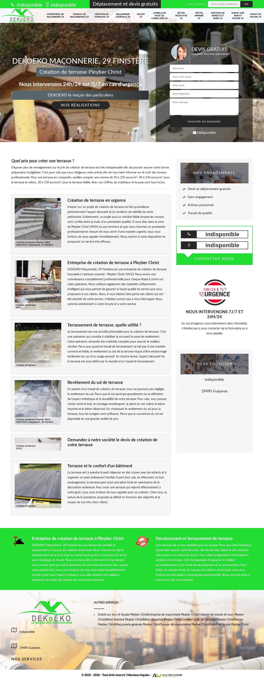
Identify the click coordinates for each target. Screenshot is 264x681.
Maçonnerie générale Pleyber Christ (138, 624)
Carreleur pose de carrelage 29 (159, 15)
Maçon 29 (141, 15)
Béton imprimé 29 (199, 15)
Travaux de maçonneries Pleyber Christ (184, 624)
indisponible (28, 5)
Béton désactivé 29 (181, 15)
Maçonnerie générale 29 (123, 15)
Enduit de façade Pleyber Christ (229, 624)
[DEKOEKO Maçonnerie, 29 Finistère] (18, 15)
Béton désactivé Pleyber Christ (162, 619)
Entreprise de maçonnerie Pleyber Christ (173, 614)
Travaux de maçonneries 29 (79, 15)
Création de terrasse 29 (101, 15)
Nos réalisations (80, 105)
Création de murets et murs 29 (218, 15)
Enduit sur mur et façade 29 (238, 15)
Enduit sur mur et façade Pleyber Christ (123, 614)
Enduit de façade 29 (255, 15)
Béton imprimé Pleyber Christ (124, 619)
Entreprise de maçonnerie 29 (55, 15)
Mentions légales (138, 675)
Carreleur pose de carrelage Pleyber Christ (207, 619)
